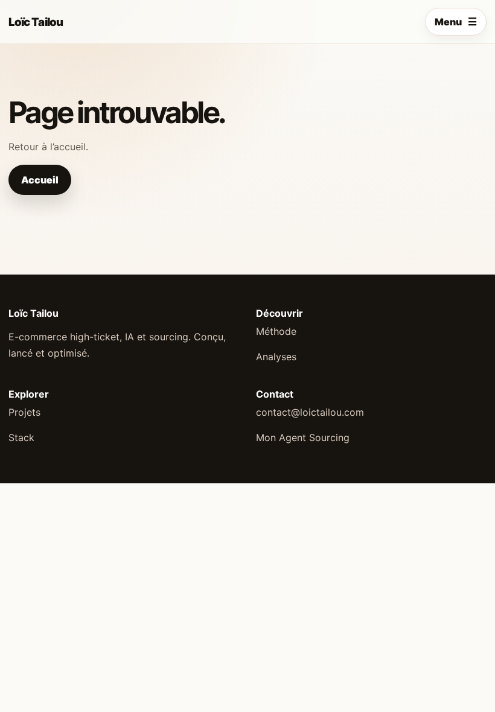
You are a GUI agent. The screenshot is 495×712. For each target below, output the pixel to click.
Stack (21, 437)
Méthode (276, 331)
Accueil (40, 180)
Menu (456, 22)
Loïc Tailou (35, 21)
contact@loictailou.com (310, 412)
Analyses (276, 357)
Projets (24, 412)
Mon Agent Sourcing (303, 437)
